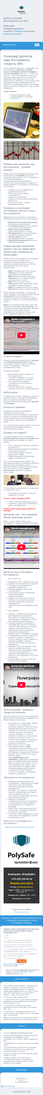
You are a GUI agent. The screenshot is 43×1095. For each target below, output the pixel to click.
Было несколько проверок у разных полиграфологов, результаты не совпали (18, 946)
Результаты (8, 964)
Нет (8, 938)
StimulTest (15, 98)
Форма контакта (21, 883)
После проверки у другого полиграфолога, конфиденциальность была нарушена (21, 950)
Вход (27, 912)
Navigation (9, 44)
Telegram (19, 31)
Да (7, 935)
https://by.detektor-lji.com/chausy (23, 827)
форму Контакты (13, 34)
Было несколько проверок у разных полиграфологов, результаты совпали (18, 941)
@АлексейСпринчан (25, 887)
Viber (15, 918)
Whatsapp (27, 918)
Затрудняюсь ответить (15, 958)
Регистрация (19, 912)
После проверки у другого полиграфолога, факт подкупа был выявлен (21, 955)
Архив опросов (18, 964)
